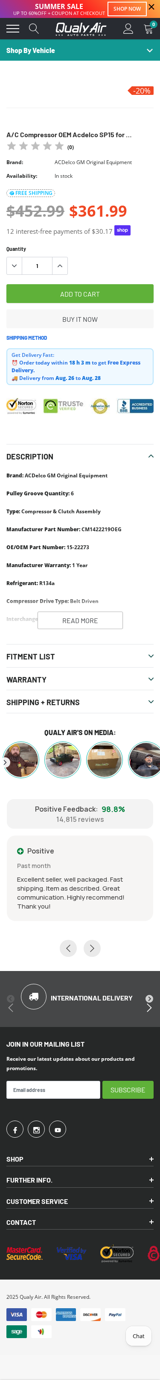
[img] (35, 147)
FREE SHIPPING (33, 193)
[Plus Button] (59, 265)
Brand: (14, 162)
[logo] (81, 28)
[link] (14, 1129)
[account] (128, 28)
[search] (34, 28)
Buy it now (80, 319)
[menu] (12, 28)
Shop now (127, 8)
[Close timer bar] (151, 6)
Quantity (16, 249)
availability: (21, 175)
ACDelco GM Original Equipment (93, 162)
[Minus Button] (14, 265)
